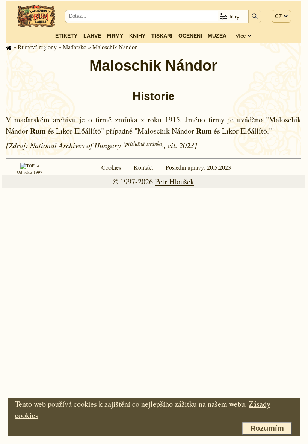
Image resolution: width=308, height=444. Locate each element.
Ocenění (190, 36)
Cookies (111, 167)
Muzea (217, 36)
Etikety (66, 36)
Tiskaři (161, 36)
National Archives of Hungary (75, 145)
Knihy (137, 36)
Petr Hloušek (174, 181)
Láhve (92, 36)
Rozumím (267, 428)
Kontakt (143, 167)
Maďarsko (74, 47)
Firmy (115, 36)
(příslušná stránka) (144, 143)
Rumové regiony (37, 47)
